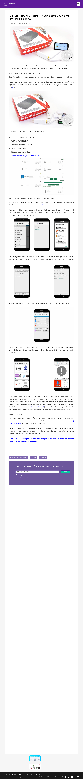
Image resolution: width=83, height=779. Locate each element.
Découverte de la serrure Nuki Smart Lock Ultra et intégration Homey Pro (39, 537)
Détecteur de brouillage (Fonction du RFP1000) (27, 156)
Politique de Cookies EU (55, 777)
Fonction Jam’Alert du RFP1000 (33, 407)
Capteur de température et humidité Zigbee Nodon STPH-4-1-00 (39, 602)
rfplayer (43, 457)
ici (13, 87)
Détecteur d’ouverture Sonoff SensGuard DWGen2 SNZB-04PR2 (38, 667)
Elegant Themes (17, 774)
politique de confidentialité (22, 477)
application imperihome (18, 457)
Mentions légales (17, 777)
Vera (29, 23)
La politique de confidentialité (35, 777)
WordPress (36, 774)
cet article (41, 205)
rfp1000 (33, 457)
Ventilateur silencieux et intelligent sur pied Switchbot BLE (40, 732)
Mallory (14, 23)
